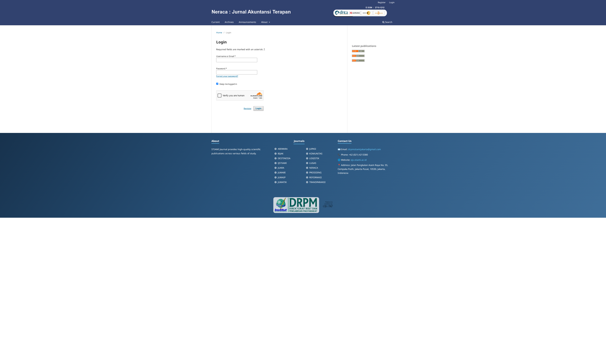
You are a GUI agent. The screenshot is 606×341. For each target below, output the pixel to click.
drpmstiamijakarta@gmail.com (364, 149)
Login (392, 2)
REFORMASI (315, 177)
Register (382, 2)
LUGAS (312, 163)
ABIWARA (283, 148)
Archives (229, 22)
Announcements (247, 22)
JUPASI (312, 148)
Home (219, 32)
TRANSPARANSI (317, 182)
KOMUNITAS (315, 153)
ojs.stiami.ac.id (359, 159)
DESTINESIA (284, 158)
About (264, 22)
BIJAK (280, 153)
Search (388, 22)
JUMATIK (282, 182)
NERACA (313, 167)
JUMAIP (281, 177)
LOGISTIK (314, 158)
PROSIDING (315, 172)
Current (215, 22)
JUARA (281, 167)
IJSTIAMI (282, 163)
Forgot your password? (227, 76)
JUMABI (282, 172)
